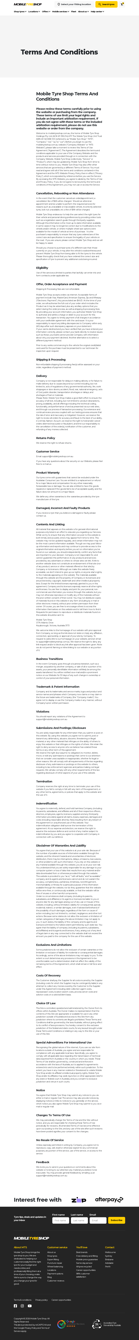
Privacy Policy (31, 1328)
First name (58, 1215)
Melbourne (110, 1252)
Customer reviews (55, 1280)
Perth (107, 1266)
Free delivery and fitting (87, 1256)
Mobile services (60, 11)
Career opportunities (85, 1270)
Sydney (108, 1256)
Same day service (84, 1263)
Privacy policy (41, 1300)
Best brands (81, 1252)
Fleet (73, 11)
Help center (96, 11)
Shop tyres (19, 11)
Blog (49, 1277)
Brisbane (109, 1259)
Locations (33, 11)
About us (82, 11)
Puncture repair (54, 1263)
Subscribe (116, 1220)
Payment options (55, 1273)
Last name (77, 1215)
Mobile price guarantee (87, 1259)
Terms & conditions (22, 1300)
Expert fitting (53, 1259)
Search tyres (108, 4)
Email (93, 1215)
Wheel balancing (55, 1266)
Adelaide (109, 1263)
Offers (45, 11)
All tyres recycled (84, 1266)
